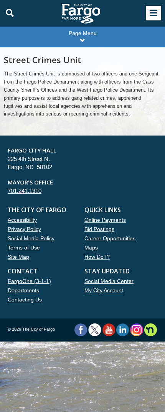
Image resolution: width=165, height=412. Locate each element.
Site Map (18, 257)
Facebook (80, 330)
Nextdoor (150, 330)
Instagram (136, 330)
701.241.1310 (24, 191)
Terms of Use (24, 248)
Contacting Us (25, 299)
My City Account (103, 290)
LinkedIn (122, 330)
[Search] (7, 13)
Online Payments (105, 220)
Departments (23, 290)
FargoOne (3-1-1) (29, 281)
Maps (91, 248)
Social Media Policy (31, 238)
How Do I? (97, 257)
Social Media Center (109, 281)
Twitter (94, 330)
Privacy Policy (24, 229)
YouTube (108, 330)
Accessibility (22, 220)
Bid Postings (99, 229)
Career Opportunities (109, 238)
